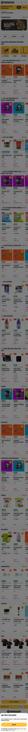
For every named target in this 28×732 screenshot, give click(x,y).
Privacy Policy (19, 729)
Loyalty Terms (11, 730)
